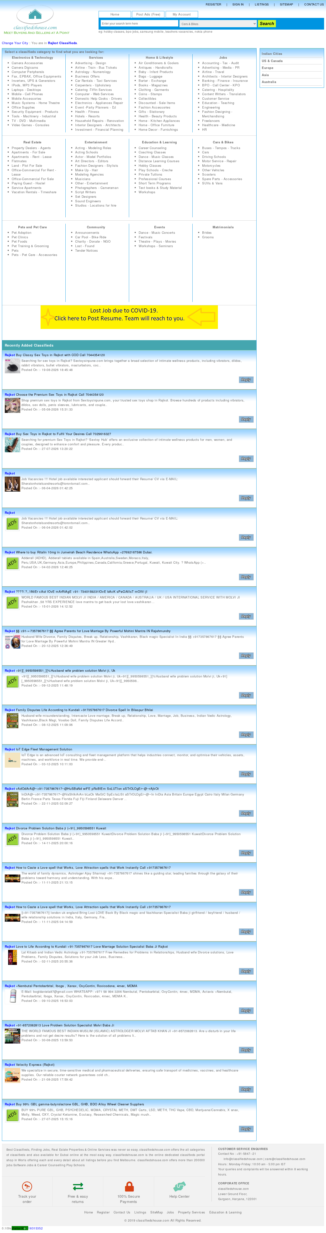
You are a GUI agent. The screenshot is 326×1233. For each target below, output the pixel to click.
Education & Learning (159, 142)
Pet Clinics (20, 237)
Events (159, 227)
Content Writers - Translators (224, 94)
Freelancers (211, 120)
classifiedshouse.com (152, 1160)
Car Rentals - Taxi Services (96, 80)
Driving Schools (214, 156)
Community (96, 227)
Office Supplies (23, 107)
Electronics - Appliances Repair (99, 102)
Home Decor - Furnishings (158, 129)
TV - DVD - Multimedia (29, 120)
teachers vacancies (179, 31)
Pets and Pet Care (32, 227)
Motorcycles (211, 165)
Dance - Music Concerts (157, 232)
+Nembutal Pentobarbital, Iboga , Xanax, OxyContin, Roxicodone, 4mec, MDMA (76, 985)
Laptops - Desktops (26, 89)
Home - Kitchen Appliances (159, 120)
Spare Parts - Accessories (222, 179)
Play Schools (75, 1165)
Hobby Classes (150, 165)
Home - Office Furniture (156, 125)
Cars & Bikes (223, 142)
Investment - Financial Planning (99, 129)
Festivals (145, 237)
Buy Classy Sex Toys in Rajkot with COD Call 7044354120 (60, 355)
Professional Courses (155, 179)
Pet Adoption (21, 232)
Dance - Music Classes (156, 156)
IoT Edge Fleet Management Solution (44, 749)
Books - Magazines (153, 85)
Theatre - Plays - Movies (157, 241)
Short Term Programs (155, 183)
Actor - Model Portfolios (93, 156)
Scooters (209, 174)
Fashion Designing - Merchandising (217, 113)
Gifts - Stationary (152, 111)
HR (204, 129)
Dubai (64, 1155)
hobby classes (114, 31)
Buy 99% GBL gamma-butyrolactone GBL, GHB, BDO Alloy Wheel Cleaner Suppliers (80, 1104)
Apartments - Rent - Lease (32, 156)
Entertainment (96, 142)
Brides (207, 232)
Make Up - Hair (86, 170)
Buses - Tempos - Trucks (221, 148)
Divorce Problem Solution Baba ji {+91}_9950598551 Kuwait (61, 828)
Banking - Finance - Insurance (225, 80)
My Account (182, 14)
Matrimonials (223, 227)
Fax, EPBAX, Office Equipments (36, 76)
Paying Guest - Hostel (28, 183)
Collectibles (147, 98)
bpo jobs (132, 31)
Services (96, 57)
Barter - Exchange (152, 80)
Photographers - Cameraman (96, 187)
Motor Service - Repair (219, 161)
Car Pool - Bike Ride (90, 237)
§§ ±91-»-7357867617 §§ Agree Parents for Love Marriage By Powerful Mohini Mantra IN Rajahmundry (93, 631)
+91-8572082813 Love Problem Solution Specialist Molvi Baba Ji (65, 1025)
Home (114, 14)
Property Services (191, 1212)
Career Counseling (152, 148)
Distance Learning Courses (159, 161)
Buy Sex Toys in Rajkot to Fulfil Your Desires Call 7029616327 (63, 434)
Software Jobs (23, 1165)
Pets (15, 250)
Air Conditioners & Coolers (159, 63)
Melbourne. (128, 1160)
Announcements (87, 232)
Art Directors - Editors (92, 161)
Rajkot (10, 355)
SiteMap (156, 1212)
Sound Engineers (88, 201)
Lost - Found (84, 246)
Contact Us (314, 4)
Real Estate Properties (68, 1149)
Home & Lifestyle (159, 57)
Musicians (82, 179)
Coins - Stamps (150, 94)
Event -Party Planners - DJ (95, 107)
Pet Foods (19, 241)
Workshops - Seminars (156, 246)
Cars (205, 152)
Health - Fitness (87, 111)
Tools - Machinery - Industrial (34, 116)
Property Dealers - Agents (31, 148)
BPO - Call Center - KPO (221, 85)
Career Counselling (51, 1165)
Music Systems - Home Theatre (36, 102)
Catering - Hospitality (218, 89)
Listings (262, 4)
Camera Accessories (27, 63)
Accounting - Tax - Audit (220, 63)
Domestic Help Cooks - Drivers (98, 98)
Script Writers (85, 192)
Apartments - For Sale (28, 152)
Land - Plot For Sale (27, 165)
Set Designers (86, 196)
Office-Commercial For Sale (33, 179)
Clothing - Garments (154, 89)
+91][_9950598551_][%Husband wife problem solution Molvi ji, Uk (66, 670)
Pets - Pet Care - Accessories (34, 254)
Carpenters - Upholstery (93, 85)
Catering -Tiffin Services (93, 89)
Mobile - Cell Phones (27, 94)
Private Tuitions (151, 174)
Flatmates (19, 161)
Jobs (223, 57)
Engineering (211, 107)
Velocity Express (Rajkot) (35, 1064)
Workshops (147, 192)
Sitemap (286, 4)
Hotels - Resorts (87, 116)
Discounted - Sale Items (157, 102)
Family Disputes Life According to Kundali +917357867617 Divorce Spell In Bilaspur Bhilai (84, 710)
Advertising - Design (90, 63)
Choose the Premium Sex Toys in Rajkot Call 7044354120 (60, 394)
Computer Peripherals (28, 71)
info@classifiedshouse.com (243, 1159)
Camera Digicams (25, 67)
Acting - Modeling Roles (93, 148)
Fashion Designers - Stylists (96, 165)
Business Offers (87, 76)
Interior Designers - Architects (98, 125)
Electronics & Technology (32, 57)
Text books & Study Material (160, 187)
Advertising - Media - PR (220, 67)
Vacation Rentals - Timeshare (34, 192)
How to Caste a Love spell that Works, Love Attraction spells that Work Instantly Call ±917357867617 (93, 867)
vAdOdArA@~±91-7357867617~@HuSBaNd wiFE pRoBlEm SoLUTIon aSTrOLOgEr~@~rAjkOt (87, 788)
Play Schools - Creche (156, 170)
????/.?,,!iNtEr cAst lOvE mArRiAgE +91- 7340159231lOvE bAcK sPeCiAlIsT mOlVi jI (81, 591)
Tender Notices (86, 250)
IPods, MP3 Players (27, 85)
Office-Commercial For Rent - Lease (34, 172)
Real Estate (32, 142)
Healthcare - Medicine (218, 125)
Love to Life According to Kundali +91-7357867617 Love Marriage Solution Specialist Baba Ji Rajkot (92, 946)
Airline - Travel (213, 71)
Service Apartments (27, 187)
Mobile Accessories (27, 98)
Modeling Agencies (89, 174)
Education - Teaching (218, 102)
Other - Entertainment (91, 183)
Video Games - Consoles (30, 125)
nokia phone (204, 31)
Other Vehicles (213, 170)
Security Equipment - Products (35, 111)
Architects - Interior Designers (225, 76)
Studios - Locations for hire (95, 205)
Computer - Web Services (94, 94)
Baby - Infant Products (156, 71)
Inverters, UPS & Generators (33, 80)
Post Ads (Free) (148, 14)
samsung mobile (151, 31)
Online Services (99, 1149)
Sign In (238, 4)
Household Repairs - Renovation (99, 120)
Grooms (208, 237)
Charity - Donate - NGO (92, 241)
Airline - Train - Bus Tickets (96, 67)
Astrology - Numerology (93, 71)
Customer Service (215, 98)
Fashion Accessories (154, 107)
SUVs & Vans (212, 183)
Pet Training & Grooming (30, 246)
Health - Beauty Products (158, 116)
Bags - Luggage (150, 76)
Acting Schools (86, 152)
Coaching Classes (152, 152)
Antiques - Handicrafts (156, 67)
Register (213, 4)
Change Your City (15, 43)
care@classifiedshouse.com (285, 1159)
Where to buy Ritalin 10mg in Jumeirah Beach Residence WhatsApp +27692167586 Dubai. (84, 552)
